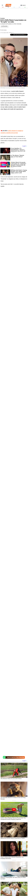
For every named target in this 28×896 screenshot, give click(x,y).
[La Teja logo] (8, 5)
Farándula (2, 18)
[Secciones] (2, 5)
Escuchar (5, 26)
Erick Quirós (4, 30)
